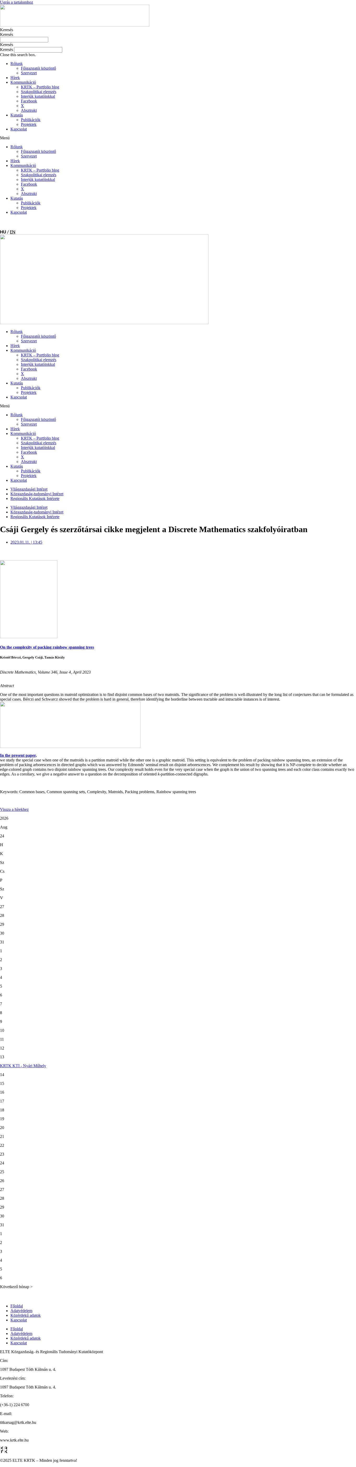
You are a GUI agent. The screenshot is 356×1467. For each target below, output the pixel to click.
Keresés (6, 30)
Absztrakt (29, 110)
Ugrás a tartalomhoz (16, 2)
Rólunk (16, 63)
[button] (178, 44)
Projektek (28, 124)
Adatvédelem (21, 1310)
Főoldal (16, 1306)
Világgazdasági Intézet (28, 489)
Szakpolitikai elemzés (38, 91)
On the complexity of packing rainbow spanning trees (47, 647)
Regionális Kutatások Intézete (34, 498)
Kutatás (16, 115)
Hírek (15, 77)
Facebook (29, 101)
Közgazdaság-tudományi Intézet (36, 494)
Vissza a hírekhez (14, 809)
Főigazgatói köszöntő (38, 68)
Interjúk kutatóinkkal (38, 96)
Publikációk (30, 120)
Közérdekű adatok (25, 1315)
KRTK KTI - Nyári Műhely (23, 1066)
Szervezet (29, 73)
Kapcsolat (18, 129)
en (12, 231)
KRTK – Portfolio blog (40, 87)
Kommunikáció (23, 82)
